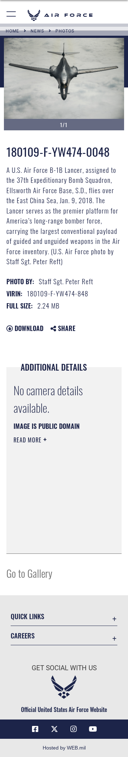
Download (28, 328)
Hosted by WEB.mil (64, 748)
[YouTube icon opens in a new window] (92, 729)
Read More (28, 440)
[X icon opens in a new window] (54, 729)
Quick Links (27, 616)
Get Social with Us (64, 668)
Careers (22, 635)
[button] (11, 15)
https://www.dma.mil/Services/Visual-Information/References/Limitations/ (57, 540)
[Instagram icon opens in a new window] (73, 729)
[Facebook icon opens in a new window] (35, 729)
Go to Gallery (29, 573)
